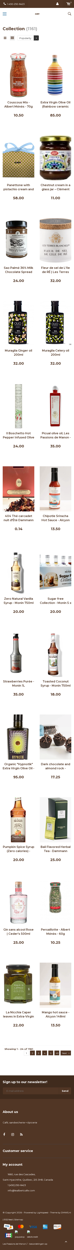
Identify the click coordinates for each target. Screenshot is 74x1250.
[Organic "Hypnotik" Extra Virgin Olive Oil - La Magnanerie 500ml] (18, 736)
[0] (68, 4)
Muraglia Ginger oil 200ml (18, 352)
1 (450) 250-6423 (17, 1185)
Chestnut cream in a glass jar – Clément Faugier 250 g (55, 187)
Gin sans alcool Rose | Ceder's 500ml (18, 931)
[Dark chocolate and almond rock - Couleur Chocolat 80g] (55, 736)
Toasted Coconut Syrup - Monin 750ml (56, 683)
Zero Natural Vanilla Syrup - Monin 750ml (19, 601)
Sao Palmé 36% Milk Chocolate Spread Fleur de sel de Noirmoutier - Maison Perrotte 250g (18, 270)
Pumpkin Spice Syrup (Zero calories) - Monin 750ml (18, 849)
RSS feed (8, 1219)
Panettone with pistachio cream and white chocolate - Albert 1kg (18, 187)
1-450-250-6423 (16, 4)
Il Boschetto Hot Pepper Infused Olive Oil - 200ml (18, 436)
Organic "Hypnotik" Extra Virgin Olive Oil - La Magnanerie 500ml (18, 766)
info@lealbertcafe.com (21, 1190)
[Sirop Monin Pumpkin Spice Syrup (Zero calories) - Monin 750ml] (18, 819)
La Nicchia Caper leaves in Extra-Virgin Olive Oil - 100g (18, 1015)
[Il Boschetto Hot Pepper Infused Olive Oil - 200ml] (18, 405)
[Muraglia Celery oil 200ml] (55, 323)
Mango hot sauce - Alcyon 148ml (55, 1014)
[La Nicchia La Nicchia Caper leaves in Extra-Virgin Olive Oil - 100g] (18, 984)
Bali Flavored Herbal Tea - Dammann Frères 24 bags (56, 849)
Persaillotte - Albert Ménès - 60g (55, 931)
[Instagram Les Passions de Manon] (13, 1135)
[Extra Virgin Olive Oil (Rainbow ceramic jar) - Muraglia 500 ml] (55, 75)
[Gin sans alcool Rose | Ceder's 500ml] (18, 902)
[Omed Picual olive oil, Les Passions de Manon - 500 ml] (55, 405)
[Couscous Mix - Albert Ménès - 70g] (18, 75)
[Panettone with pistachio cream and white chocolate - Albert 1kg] (18, 157)
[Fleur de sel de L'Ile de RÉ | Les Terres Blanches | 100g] (55, 240)
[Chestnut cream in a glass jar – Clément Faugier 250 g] (55, 157)
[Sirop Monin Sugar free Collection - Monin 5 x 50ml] (55, 571)
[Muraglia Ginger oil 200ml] (18, 323)
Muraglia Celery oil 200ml (55, 352)
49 (57, 1053)
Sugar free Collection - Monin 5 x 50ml (55, 601)
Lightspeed (42, 1212)
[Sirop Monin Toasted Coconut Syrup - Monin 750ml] (55, 654)
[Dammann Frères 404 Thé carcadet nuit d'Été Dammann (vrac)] (18, 488)
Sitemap (18, 1219)
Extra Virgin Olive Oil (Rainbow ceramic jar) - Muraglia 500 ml (55, 105)
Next (64, 1053)
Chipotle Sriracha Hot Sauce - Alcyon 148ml (55, 518)
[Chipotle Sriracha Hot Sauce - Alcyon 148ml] (55, 488)
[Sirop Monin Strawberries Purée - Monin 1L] (18, 654)
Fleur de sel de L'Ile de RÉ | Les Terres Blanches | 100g (55, 270)
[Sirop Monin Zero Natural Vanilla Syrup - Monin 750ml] (18, 571)
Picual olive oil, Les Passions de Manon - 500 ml (55, 436)
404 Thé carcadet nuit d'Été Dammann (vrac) (19, 518)
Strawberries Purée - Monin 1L (18, 683)
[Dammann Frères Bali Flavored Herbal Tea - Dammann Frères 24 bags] (55, 819)
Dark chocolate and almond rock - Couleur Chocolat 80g (55, 766)
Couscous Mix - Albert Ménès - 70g (18, 104)
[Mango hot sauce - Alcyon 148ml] (55, 984)
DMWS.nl (66, 1212)
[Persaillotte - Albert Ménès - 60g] (55, 902)
